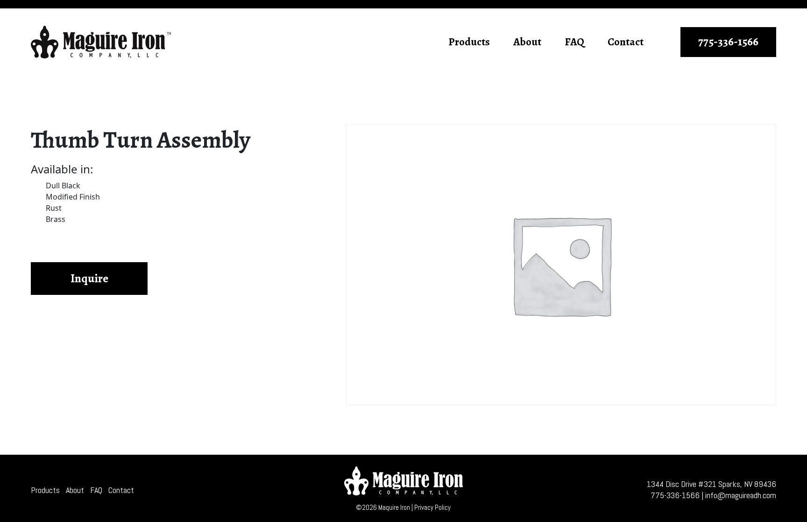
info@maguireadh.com (740, 495)
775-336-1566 (728, 42)
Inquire (89, 278)
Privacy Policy (432, 507)
